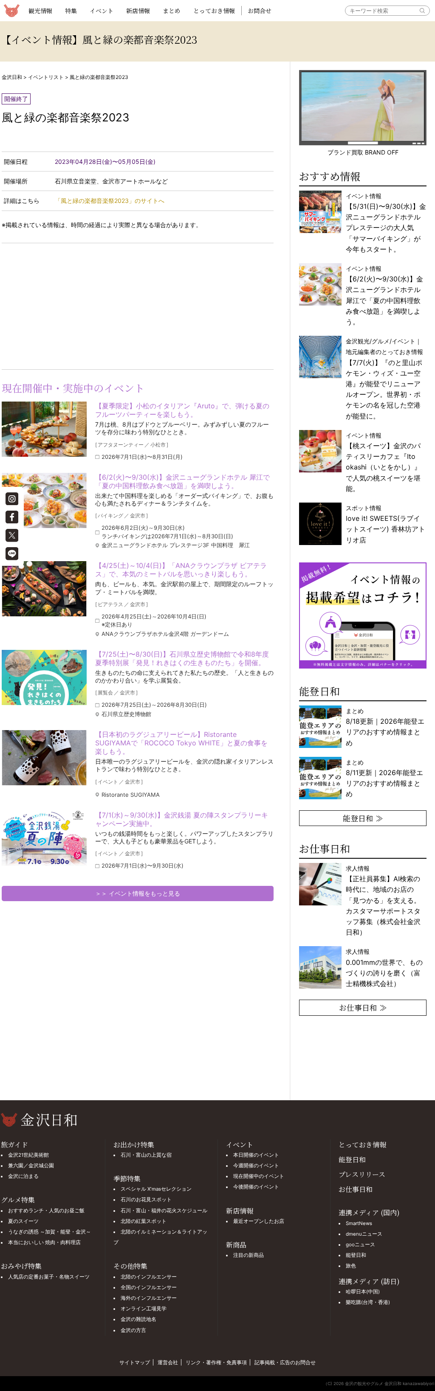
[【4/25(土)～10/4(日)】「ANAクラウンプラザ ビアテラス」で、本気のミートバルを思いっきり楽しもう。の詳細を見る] (44, 588)
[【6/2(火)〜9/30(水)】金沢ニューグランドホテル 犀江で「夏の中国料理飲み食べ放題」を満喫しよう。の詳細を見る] (44, 500)
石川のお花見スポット (146, 1200)
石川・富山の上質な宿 (146, 1155)
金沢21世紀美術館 (28, 1155)
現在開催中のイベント (258, 1176)
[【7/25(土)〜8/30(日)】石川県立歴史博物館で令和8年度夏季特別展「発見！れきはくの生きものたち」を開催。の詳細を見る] (44, 677)
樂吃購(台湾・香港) (368, 1302)
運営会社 (168, 1362)
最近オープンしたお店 (258, 1221)
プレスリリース (362, 1174)
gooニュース (360, 1245)
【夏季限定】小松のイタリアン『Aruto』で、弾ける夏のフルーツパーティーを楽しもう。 (182, 410)
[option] (363, 615)
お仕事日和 (356, 1189)
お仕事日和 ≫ (363, 1007)
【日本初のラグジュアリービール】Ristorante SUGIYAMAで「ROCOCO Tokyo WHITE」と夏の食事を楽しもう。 (181, 743)
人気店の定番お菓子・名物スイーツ (49, 1277)
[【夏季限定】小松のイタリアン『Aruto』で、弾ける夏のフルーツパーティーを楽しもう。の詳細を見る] (44, 429)
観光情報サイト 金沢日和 (11, 10)
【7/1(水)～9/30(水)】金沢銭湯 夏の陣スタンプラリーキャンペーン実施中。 (181, 819)
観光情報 (40, 10)
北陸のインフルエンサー (149, 1277)
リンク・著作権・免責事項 (216, 1362)
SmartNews (359, 1223)
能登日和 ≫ (363, 817)
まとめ (172, 10)
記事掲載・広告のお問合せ (285, 1362)
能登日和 (352, 1159)
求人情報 (383, 900)
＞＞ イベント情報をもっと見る (137, 893)
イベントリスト (46, 77)
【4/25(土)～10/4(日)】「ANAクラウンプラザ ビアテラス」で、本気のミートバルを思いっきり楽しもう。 (181, 569)
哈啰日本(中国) (363, 1292)
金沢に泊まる (23, 1176)
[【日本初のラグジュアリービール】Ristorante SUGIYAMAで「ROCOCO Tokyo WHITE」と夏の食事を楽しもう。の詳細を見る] (44, 757)
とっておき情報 (214, 10)
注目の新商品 (248, 1255)
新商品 (236, 1245)
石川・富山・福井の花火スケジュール (164, 1211)
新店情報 (138, 10)
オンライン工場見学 (144, 1309)
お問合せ (259, 10)
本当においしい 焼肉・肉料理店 (44, 1242)
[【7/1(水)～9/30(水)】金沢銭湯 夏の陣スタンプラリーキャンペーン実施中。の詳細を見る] (44, 838)
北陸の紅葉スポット (144, 1221)
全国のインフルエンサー (149, 1287)
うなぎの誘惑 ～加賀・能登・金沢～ (49, 1232)
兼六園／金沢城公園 (31, 1166)
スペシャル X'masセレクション (156, 1189)
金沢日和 (12, 77)
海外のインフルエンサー (149, 1298)
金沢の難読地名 (138, 1319)
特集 (71, 10)
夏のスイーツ (23, 1221)
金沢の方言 (133, 1330)
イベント (101, 10)
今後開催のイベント (256, 1187)
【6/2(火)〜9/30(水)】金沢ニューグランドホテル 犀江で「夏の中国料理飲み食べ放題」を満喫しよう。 (182, 481)
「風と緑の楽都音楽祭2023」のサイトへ (109, 200)
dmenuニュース (364, 1234)
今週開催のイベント (256, 1166)
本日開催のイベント (256, 1155)
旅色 (351, 1266)
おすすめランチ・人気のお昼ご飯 (46, 1211)
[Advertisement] (69, 305)
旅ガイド (14, 1144)
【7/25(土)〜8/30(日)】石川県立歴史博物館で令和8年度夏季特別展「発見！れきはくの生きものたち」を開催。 (182, 658)
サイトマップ (134, 1362)
